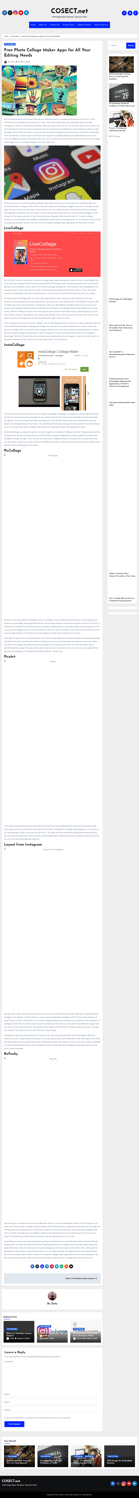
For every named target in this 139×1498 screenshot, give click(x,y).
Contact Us (54, 25)
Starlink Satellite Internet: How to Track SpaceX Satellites (120, 76)
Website (7, 1410)
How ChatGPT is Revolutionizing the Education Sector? (122, 354)
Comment (9, 1362)
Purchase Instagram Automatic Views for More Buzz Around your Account (52, 1333)
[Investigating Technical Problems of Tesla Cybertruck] (121, 93)
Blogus (76, 1495)
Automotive (45, 1456)
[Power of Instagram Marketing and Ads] (121, 118)
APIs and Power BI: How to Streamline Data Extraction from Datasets (121, 328)
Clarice (79, 1338)
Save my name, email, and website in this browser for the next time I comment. (38, 1418)
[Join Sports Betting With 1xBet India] (121, 396)
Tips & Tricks (113, 1456)
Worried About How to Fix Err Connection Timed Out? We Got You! (85, 1336)
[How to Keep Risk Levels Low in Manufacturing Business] (121, 589)
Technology (12, 1456)
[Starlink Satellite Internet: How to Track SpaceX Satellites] (121, 64)
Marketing (89, 1456)
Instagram (78, 1456)
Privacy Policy (68, 25)
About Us (43, 25)
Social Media (10, 44)
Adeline (46, 1336)
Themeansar (87, 1495)
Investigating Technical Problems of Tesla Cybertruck (51, 1463)
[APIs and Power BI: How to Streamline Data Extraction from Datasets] (121, 315)
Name (7, 1394)
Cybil (12, 1338)
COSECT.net (69, 11)
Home (33, 25)
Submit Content (84, 25)
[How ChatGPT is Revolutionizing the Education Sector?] (121, 343)
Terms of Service (101, 25)
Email (7, 1402)
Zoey (13, 62)
